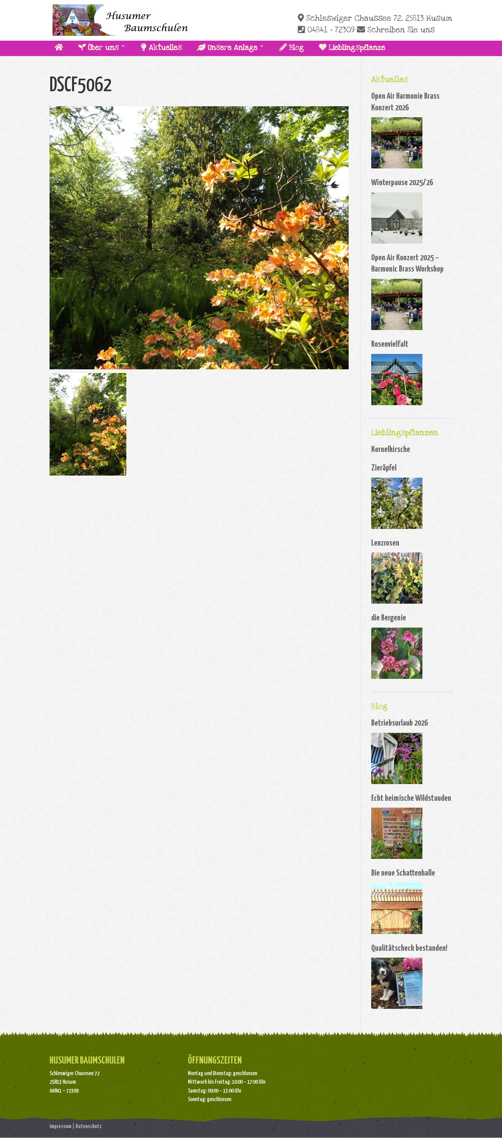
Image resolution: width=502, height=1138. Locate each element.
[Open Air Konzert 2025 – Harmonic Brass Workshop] (396, 304)
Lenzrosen (385, 543)
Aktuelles (164, 47)
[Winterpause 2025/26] (396, 218)
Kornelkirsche (390, 449)
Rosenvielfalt (389, 344)
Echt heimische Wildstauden (411, 798)
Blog (295, 47)
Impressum (60, 1126)
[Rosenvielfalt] (396, 379)
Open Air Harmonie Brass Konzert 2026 (405, 102)
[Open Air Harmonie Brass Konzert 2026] (396, 142)
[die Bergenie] (396, 653)
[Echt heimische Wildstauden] (396, 833)
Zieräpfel (383, 468)
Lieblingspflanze (355, 47)
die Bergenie (388, 618)
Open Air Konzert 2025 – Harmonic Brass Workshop (407, 264)
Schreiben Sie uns (400, 30)
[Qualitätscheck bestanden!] (396, 983)
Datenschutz (88, 1126)
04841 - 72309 (329, 30)
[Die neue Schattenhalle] (396, 908)
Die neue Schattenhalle (403, 873)
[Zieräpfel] (396, 503)
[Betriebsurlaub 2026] (396, 758)
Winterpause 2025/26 (402, 183)
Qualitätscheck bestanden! (409, 948)
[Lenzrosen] (396, 578)
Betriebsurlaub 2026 (399, 723)
